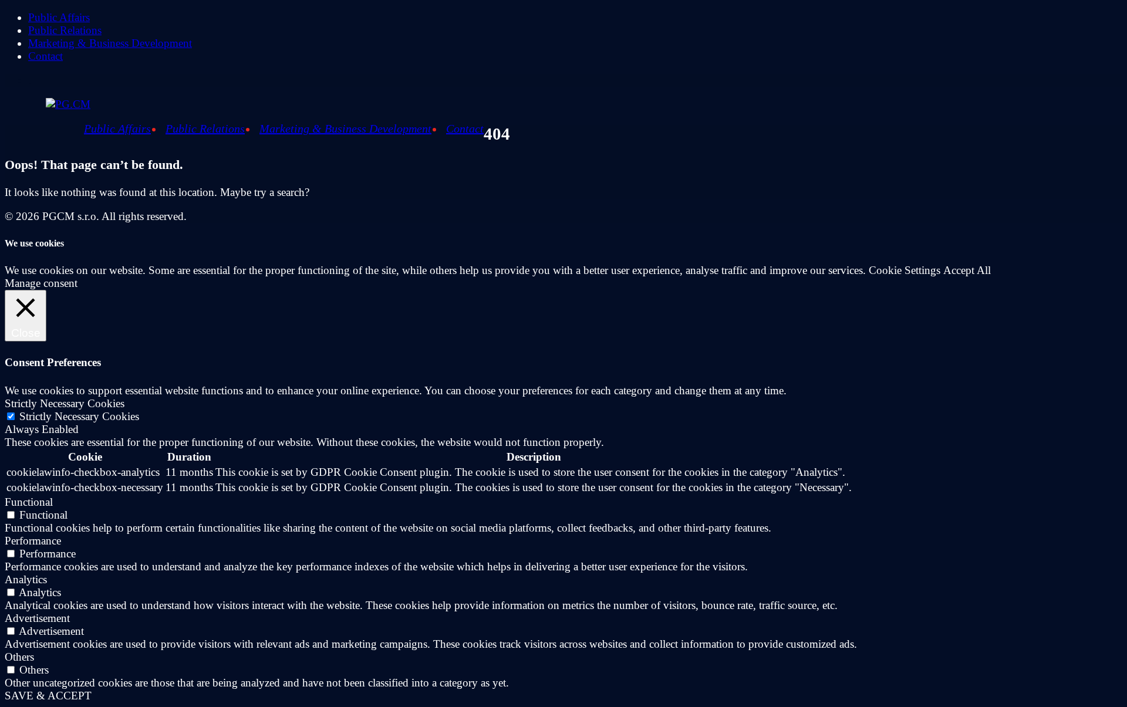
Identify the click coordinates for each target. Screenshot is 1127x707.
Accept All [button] (967, 270)
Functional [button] (29, 502)
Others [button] (19, 657)
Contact (45, 56)
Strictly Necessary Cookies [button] (64, 403)
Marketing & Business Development (110, 43)
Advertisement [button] (37, 618)
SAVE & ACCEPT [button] (48, 695)
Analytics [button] (26, 579)
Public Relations (65, 30)
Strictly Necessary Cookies (79, 416)
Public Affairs (59, 17)
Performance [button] (33, 541)
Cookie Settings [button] (904, 270)
